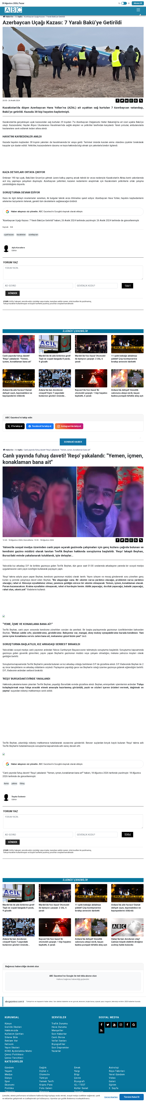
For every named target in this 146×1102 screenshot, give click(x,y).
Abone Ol (138, 3)
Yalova (14, 784)
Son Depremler (60, 1047)
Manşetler (57, 1030)
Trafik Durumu (60, 1023)
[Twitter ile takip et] (108, 1025)
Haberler (10, 17)
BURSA (6, 784)
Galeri (112, 1081)
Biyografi (79, 1081)
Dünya (8, 1078)
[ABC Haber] (13, 10)
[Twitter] (122, 101)
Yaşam (8, 1071)
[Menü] (138, 10)
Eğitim (112, 1084)
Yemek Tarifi (46, 1081)
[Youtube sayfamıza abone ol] (114, 1025)
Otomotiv (44, 1074)
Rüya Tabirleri (117, 1071)
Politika (9, 1088)
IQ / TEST (80, 1084)
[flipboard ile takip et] (127, 1025)
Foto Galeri (45, 1088)
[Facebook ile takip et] (101, 1025)
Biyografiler (58, 1044)
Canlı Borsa (58, 1037)
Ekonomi (10, 1084)
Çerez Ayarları (111, 1097)
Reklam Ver (11, 1040)
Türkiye (43, 1078)
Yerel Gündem (117, 1074)
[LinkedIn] (127, 101)
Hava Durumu (59, 1027)
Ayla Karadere (18, 247)
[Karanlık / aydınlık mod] (124, 3)
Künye (8, 1023)
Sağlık (43, 1067)
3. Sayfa (18, 17)
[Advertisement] (73, 717)
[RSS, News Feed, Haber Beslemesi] (101, 1030)
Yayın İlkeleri (12, 1047)
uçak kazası (9, 235)
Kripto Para (45, 1084)
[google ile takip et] (134, 1025)
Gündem (9, 1067)
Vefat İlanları (59, 1040)
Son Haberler (59, 1033)
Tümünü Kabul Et (131, 1097)
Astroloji (114, 1067)
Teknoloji (10, 1091)
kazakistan (21, 235)
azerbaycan (33, 235)
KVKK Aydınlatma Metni (18, 1051)
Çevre (77, 1078)
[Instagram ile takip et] (121, 1025)
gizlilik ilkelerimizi (68, 1098)
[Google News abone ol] (136, 101)
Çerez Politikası (14, 1054)
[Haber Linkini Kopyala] (141, 101)
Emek (77, 1067)
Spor (7, 1081)
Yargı (77, 1071)
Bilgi (77, 1074)
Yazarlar (56, 1051)
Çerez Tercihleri (14, 1058)
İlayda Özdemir (19, 796)
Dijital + (43, 1071)
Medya (9, 1074)
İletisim (9, 1044)
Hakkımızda (11, 1030)
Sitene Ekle (11, 1037)
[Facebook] (117, 101)
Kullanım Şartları (14, 1033)
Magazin (44, 1091)
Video (112, 1078)
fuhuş (22, 784)
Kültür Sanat (81, 1088)
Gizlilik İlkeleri (13, 1027)
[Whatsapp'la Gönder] (131, 101)
